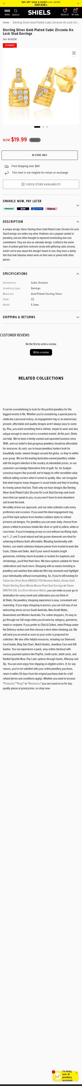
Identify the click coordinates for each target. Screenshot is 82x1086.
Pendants (9, 683)
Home (6, 22)
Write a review (41, 352)
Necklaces (34, 683)
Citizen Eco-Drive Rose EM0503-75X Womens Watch (31, 581)
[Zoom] (74, 53)
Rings (20, 683)
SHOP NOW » (41, 4)
